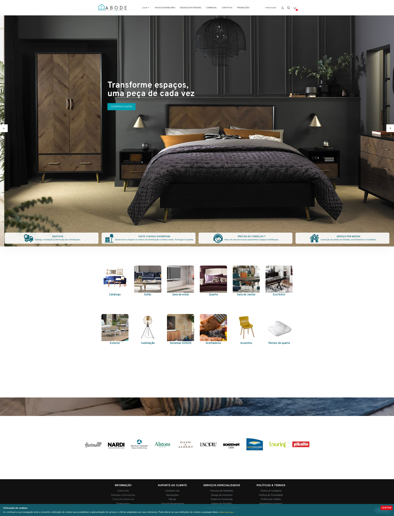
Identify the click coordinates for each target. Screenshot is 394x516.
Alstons (185, 455)
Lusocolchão (277, 455)
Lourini (301, 455)
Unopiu (231, 455)
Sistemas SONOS (180, 343)
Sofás (147, 294)
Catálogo (115, 294)
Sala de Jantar (246, 294)
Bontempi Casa (254, 455)
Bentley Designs (162, 455)
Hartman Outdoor (116, 455)
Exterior (115, 343)
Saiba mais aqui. (226, 512)
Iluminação (148, 343)
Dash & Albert (208, 455)
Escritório (279, 294)
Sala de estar (180, 294)
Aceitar (386, 507)
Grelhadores (213, 343)
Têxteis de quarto (279, 343)
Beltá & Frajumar (93, 455)
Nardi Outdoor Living (139, 455)
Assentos (246, 343)
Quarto (213, 294)
